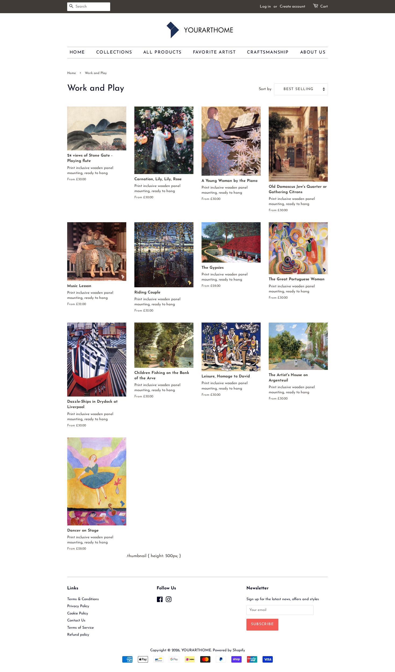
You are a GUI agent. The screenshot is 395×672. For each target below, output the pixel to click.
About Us (313, 52)
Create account (292, 7)
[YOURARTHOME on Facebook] (160, 601)
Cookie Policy (77, 613)
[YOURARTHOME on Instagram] (168, 601)
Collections (114, 52)
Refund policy (78, 634)
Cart (324, 7)
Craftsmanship (268, 52)
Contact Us (76, 620)
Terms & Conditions (83, 599)
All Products (162, 52)
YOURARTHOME (196, 650)
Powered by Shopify (229, 650)
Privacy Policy (78, 606)
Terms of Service (80, 627)
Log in (265, 7)
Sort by (265, 89)
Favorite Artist (214, 52)
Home (77, 52)
